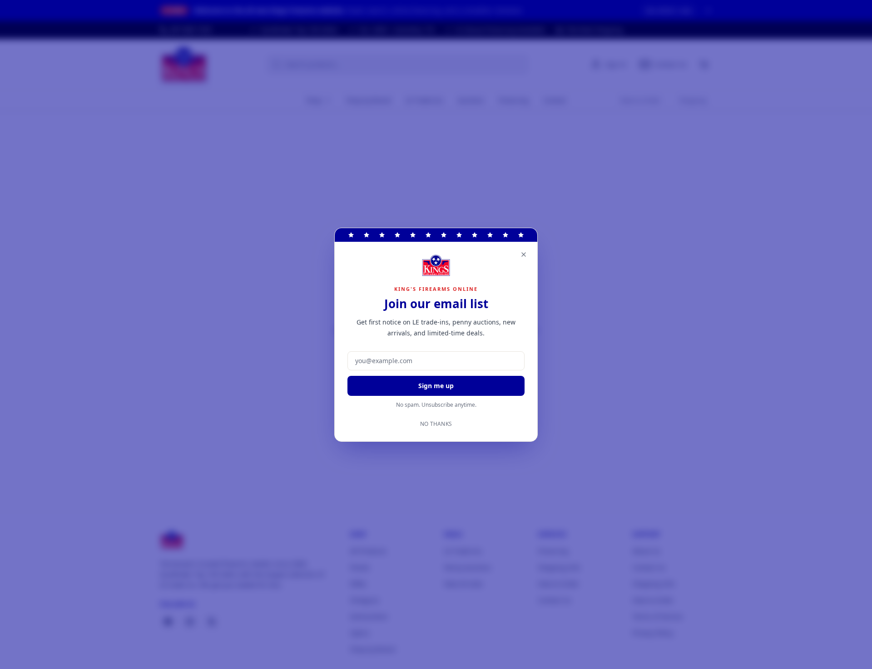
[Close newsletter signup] (523, 254)
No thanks (436, 424)
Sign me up (436, 385)
